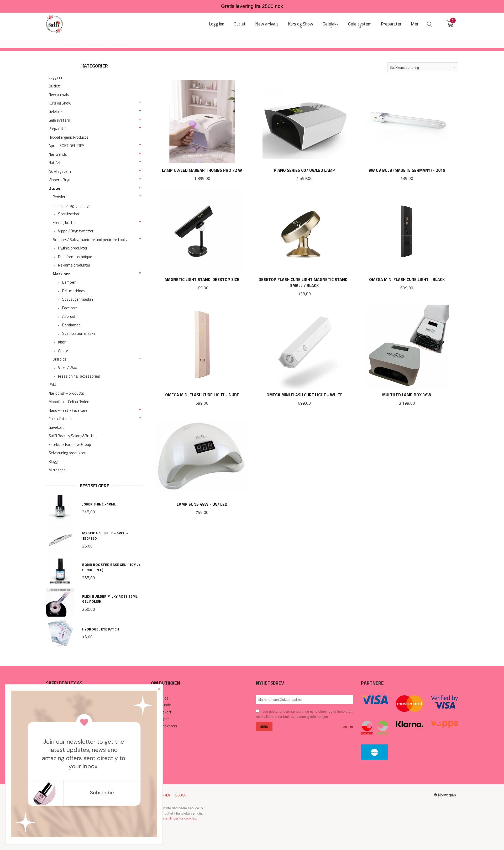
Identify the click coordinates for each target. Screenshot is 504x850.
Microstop (57, 470)
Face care (70, 308)
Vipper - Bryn (59, 180)
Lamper (69, 282)
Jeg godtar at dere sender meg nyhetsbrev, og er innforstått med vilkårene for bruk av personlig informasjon (304, 714)
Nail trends (58, 154)
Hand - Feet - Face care (68, 410)
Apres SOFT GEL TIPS (67, 146)
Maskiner (61, 274)
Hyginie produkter (72, 248)
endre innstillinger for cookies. (174, 818)
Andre (63, 350)
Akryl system (60, 171)
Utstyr (55, 188)
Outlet (54, 86)
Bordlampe (71, 325)
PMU (52, 385)
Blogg (53, 461)
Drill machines (73, 291)
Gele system (59, 120)
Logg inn (55, 77)
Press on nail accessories (79, 376)
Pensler (59, 197)
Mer (414, 24)
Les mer (347, 726)
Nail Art (55, 163)
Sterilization (68, 214)
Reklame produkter (74, 265)
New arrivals (59, 94)
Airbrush (69, 316)
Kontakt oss (166, 726)
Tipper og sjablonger (75, 205)
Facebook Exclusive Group (70, 444)
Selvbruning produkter (67, 453)
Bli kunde (163, 705)
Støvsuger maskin (77, 299)
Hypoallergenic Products (68, 137)
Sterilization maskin (79, 333)
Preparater (58, 129)
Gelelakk (55, 111)
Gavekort (56, 427)
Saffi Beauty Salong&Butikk (72, 436)
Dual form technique (75, 257)
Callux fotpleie (60, 419)
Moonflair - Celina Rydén (69, 402)
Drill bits (59, 359)
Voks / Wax (67, 367)
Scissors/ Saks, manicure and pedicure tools (90, 240)
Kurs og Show (60, 103)
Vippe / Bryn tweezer (75, 231)
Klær (62, 342)
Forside (162, 698)
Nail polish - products (66, 393)
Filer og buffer (64, 223)
